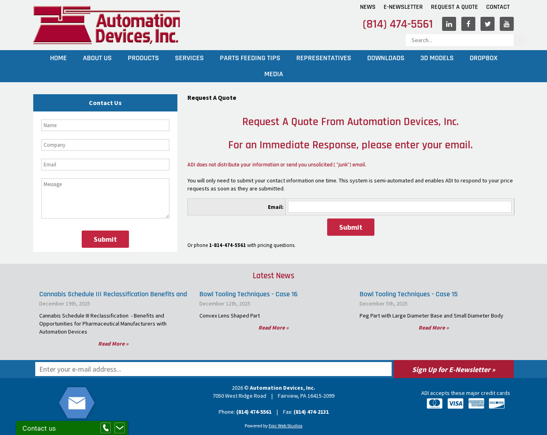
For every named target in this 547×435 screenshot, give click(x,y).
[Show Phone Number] (106, 428)
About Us (97, 58)
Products (143, 58)
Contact (498, 7)
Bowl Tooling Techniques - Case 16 (248, 294)
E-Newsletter (403, 7)
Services (189, 58)
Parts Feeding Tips (250, 58)
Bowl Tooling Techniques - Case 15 (409, 294)
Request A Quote (454, 7)
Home (58, 58)
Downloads (385, 58)
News (368, 7)
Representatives (323, 58)
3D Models (437, 58)
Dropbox (483, 58)
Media (273, 74)
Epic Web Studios (285, 426)
